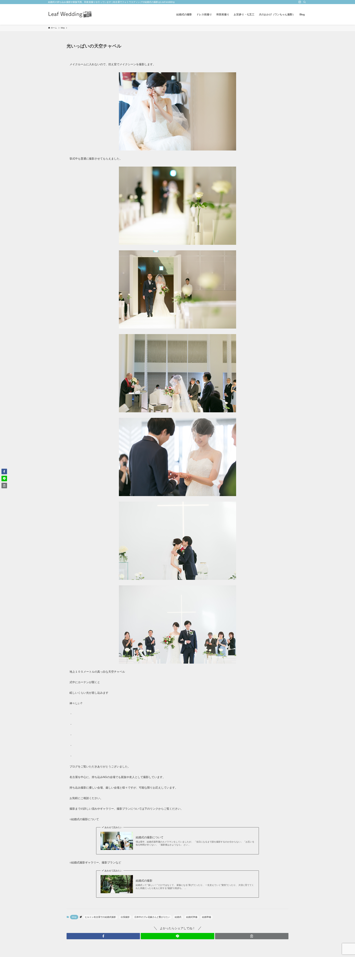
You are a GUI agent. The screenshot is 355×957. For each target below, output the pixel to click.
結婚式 (178, 917)
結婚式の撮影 (144, 880)
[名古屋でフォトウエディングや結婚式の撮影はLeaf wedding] (70, 14)
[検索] (304, 2)
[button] (103, 936)
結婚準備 (206, 917)
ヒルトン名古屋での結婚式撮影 (100, 917)
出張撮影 (125, 917)
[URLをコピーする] (251, 936)
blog (74, 917)
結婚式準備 (191, 917)
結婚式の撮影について (149, 837)
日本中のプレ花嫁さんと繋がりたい (152, 917)
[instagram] (299, 2)
